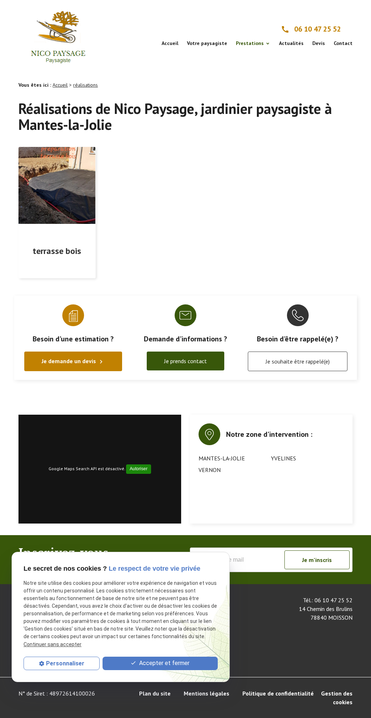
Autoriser (138, 468)
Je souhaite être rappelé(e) (298, 361)
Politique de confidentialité (278, 693)
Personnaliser (65, 663)
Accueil (170, 43)
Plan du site (155, 693)
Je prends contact (185, 361)
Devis (318, 43)
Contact (343, 43)
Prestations (250, 43)
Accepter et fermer (163, 663)
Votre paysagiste (207, 43)
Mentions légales (206, 693)
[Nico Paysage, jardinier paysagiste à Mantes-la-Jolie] (58, 35)
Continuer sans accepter (53, 644)
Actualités (291, 43)
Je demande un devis (73, 361)
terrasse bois (57, 251)
